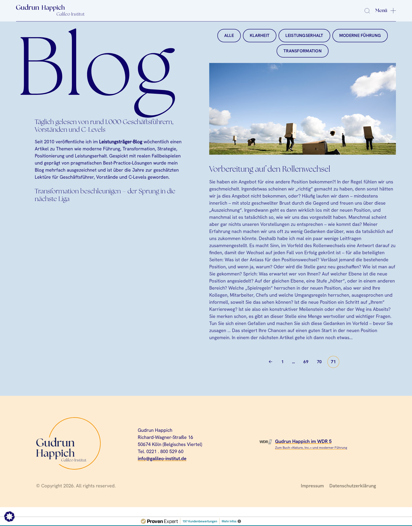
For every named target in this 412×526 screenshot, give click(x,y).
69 (305, 361)
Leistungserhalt (304, 35)
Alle (229, 35)
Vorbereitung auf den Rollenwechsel (269, 169)
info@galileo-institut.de (162, 458)
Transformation (302, 51)
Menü (381, 10)
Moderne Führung (360, 35)
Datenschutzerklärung (352, 486)
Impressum (312, 486)
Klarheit (260, 35)
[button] (9, 516)
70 (319, 361)
